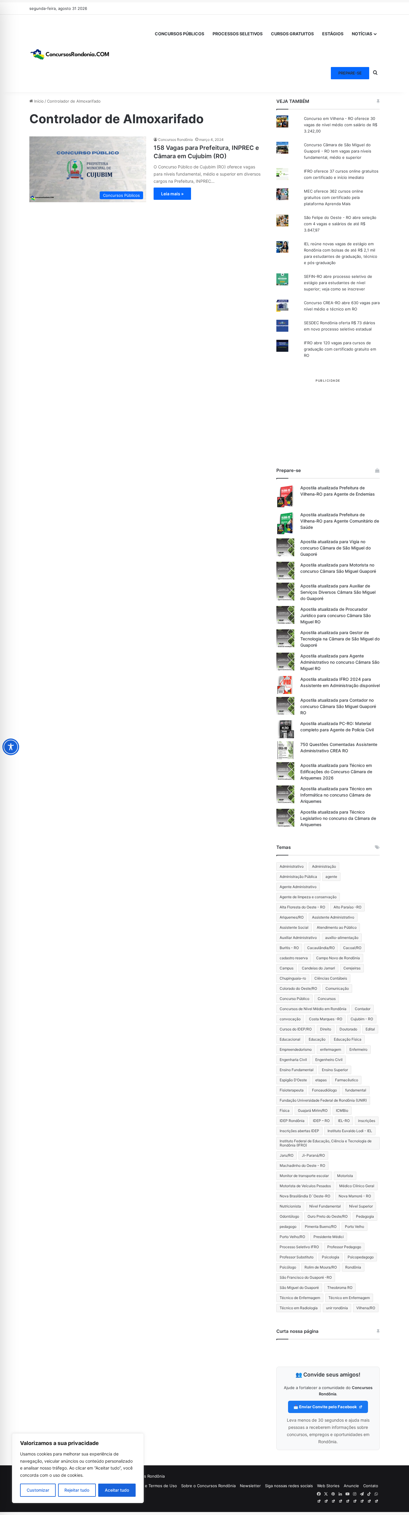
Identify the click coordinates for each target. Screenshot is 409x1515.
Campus (286, 968)
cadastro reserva (294, 958)
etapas (321, 1080)
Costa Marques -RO (325, 1019)
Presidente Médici (328, 1236)
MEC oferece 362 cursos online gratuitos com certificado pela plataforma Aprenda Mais (333, 197)
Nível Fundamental (325, 1206)
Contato (370, 1485)
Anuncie (351, 1485)
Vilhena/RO (365, 1308)
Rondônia (353, 1267)
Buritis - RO (289, 947)
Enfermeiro (358, 1049)
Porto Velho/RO (292, 1236)
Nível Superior (361, 1206)
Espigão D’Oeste (293, 1080)
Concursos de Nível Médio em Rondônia (313, 1009)
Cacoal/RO (352, 947)
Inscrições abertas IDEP (299, 1131)
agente (331, 876)
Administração (324, 866)
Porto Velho (354, 1226)
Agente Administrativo (298, 886)
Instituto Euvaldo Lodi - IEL (350, 1131)
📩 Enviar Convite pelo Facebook (325, 1406)
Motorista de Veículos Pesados (305, 1186)
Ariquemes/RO (292, 917)
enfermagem (330, 1049)
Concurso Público (294, 998)
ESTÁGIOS (332, 33)
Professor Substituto (296, 1257)
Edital (370, 1029)
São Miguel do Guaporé (299, 1287)
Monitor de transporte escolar (304, 1175)
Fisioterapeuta (292, 1090)
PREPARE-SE (350, 73)
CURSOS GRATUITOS (292, 33)
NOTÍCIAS (362, 33)
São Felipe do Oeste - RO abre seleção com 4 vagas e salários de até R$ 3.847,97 (340, 223)
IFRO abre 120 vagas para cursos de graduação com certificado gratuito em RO (340, 349)
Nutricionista (290, 1206)
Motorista (345, 1175)
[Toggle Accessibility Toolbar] (11, 747)
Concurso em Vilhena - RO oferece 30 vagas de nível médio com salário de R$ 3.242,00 (340, 124)
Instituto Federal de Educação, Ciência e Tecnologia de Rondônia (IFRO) (326, 1143)
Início (38, 101)
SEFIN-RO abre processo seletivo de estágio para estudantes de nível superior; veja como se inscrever (338, 282)
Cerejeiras (351, 968)
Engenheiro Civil (329, 1059)
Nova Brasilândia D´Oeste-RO (305, 1196)
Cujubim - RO (362, 1019)
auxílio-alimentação (341, 937)
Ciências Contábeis (330, 978)
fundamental (355, 1090)
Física (285, 1110)
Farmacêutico (346, 1080)
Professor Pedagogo (344, 1247)
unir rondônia (337, 1308)
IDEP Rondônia (292, 1120)
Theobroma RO (339, 1287)
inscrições (366, 1120)
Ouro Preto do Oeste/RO (327, 1216)
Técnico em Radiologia (299, 1308)
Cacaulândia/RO (321, 947)
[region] (78, 1468)
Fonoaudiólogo (324, 1090)
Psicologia (330, 1257)
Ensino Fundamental (296, 1070)
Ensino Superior (335, 1070)
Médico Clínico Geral (356, 1186)
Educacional (290, 1039)
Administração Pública (298, 876)
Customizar (38, 1490)
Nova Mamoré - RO (355, 1196)
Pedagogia (365, 1216)
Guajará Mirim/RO (313, 1110)
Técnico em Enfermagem (349, 1297)
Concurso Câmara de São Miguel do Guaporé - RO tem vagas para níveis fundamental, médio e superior (337, 151)
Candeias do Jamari (318, 968)
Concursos (327, 998)
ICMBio (342, 1110)
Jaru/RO (286, 1155)
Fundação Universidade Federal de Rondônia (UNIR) (323, 1100)
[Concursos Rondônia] (69, 53)
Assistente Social (294, 927)
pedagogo (288, 1226)
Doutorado (348, 1029)
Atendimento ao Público (337, 927)
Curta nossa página (297, 1331)
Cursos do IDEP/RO (296, 1029)
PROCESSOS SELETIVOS (238, 33)
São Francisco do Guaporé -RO (306, 1277)
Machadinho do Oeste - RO (302, 1165)
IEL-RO (344, 1120)
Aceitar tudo (117, 1490)
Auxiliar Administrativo (298, 937)
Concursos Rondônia (175, 139)
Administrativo (292, 866)
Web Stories (328, 1485)
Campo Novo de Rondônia (338, 958)
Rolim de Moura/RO (321, 1267)
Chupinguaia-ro (293, 978)
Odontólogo (289, 1216)
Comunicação (337, 988)
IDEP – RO (321, 1120)
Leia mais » (172, 193)
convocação (290, 1019)
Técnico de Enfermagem (300, 1297)
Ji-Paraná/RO (313, 1155)
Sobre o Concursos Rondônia (208, 1485)
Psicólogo (288, 1267)
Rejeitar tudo (76, 1490)
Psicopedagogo (361, 1257)
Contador (362, 1009)
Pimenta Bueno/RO (321, 1226)
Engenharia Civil (293, 1059)
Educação (317, 1039)
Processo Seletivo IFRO (299, 1247)
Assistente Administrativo (333, 917)
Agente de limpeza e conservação (308, 897)
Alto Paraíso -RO (347, 907)
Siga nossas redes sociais (289, 1485)
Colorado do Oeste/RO (298, 988)
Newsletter (250, 1485)
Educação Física (347, 1039)
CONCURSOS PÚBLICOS (179, 33)
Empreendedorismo (296, 1049)
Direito (325, 1029)
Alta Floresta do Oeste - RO (302, 907)
